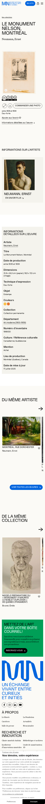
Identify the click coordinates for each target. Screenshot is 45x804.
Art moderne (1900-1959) (15, 322)
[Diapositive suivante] (40, 409)
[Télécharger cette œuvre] (10, 106)
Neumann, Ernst (11, 245)
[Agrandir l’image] (4, 106)
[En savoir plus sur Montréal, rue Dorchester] (21, 431)
